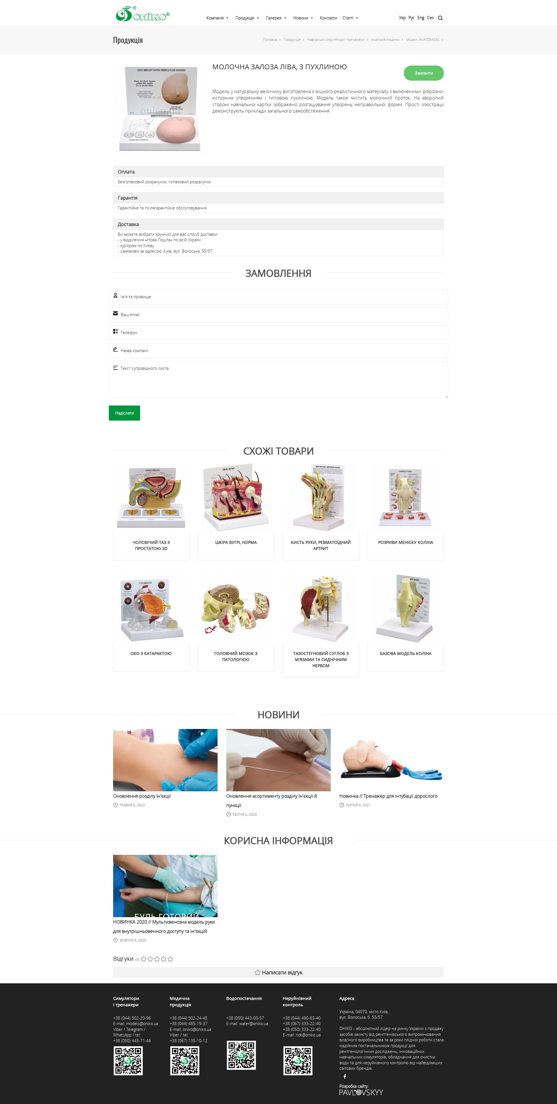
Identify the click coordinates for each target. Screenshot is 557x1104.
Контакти (328, 18)
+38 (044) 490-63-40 (302, 1018)
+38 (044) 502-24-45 (188, 1018)
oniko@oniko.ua (197, 1029)
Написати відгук (282, 972)
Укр (402, 17)
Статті (348, 18)
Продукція (245, 18)
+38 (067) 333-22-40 (302, 1023)
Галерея (273, 18)
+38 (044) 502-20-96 (132, 1018)
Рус (411, 17)
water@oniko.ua (253, 1023)
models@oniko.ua (142, 1023)
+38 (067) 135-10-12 (188, 1040)
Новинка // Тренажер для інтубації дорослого (388, 796)
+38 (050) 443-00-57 (245, 1018)
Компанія (215, 18)
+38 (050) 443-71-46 (132, 1040)
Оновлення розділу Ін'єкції (142, 796)
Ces (430, 17)
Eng (420, 17)
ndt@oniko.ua (308, 1035)
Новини (300, 18)
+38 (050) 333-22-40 (302, 1029)
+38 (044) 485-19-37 (188, 1023)
